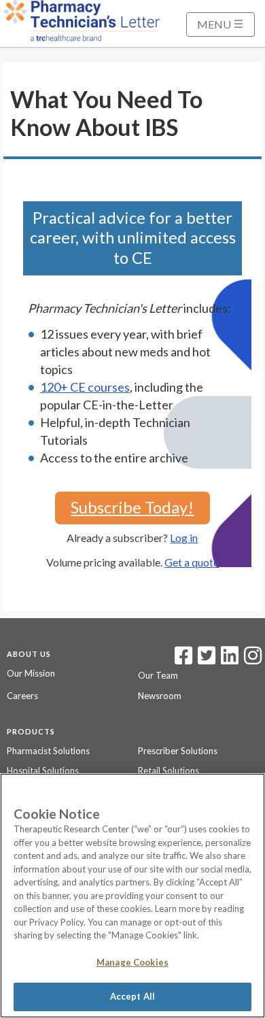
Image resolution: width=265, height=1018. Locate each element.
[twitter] (204, 659)
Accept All (132, 996)
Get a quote (191, 562)
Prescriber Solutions (177, 750)
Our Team (158, 675)
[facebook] (183, 659)
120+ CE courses (85, 386)
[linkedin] (229, 659)
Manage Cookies (132, 962)
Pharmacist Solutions (48, 750)
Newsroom (159, 695)
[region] (132, 895)
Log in (184, 537)
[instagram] (253, 659)
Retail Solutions (168, 770)
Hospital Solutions (43, 770)
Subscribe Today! (132, 507)
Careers (22, 695)
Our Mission (31, 673)
